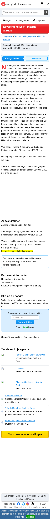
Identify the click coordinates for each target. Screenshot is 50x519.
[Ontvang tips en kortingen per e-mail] (32, 504)
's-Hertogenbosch (24, 48)
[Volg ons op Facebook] (18, 504)
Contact (41, 496)
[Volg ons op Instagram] (28, 504)
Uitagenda (40, 20)
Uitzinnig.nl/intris (11, 507)
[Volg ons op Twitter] (23, 504)
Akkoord (30, 517)
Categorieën (23, 20)
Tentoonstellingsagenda (25, 36)
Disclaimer (21, 499)
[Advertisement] (25, 198)
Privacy (30, 499)
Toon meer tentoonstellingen (25, 434)
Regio (8, 20)
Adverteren (9, 496)
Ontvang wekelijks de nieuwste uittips (25, 313)
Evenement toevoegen (26, 496)
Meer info (19, 517)
